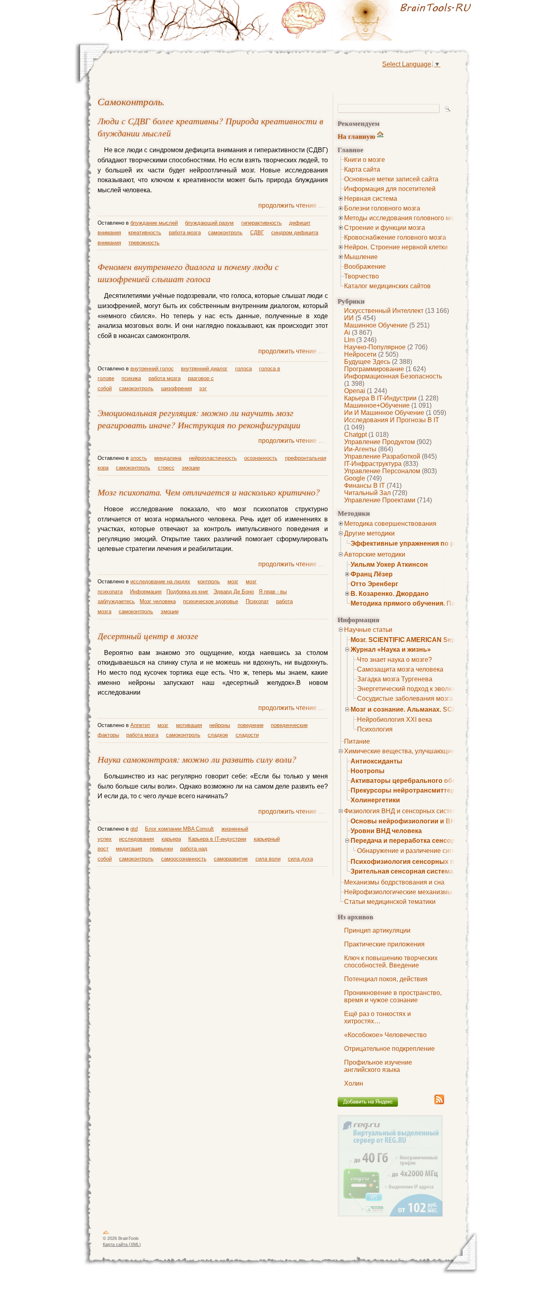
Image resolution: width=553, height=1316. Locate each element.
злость (138, 458)
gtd (134, 829)
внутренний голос (152, 369)
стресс (166, 468)
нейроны (219, 725)
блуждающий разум (209, 223)
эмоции (191, 468)
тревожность (144, 243)
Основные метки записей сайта (391, 179)
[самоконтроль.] (377, 20)
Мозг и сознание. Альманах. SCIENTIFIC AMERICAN (433, 709)
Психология (375, 729)
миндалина (167, 458)
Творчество (361, 276)
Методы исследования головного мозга (403, 218)
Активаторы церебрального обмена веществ (424, 780)
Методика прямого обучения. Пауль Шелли (421, 603)
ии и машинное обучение (384, 412)
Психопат (257, 601)
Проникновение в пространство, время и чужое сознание (393, 996)
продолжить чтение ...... (293, 205)
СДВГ (257, 233)
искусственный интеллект (383, 310)
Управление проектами (379, 500)
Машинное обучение (376, 325)
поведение (251, 725)
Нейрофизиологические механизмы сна (404, 892)
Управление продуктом (379, 441)
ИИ (349, 318)
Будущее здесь (367, 361)
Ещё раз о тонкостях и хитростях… (377, 1017)
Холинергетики (375, 800)
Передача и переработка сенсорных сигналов (425, 840)
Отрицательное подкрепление (389, 1048)
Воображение (365, 266)
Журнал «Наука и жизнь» (391, 649)
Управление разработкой (382, 456)
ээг (203, 388)
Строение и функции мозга (384, 227)
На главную (356, 136)
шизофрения (176, 388)
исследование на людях (160, 581)
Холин (353, 1083)
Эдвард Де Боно (233, 592)
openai (354, 390)
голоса (243, 369)
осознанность (260, 458)
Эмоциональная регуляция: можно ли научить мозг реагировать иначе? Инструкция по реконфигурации (199, 418)
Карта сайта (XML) (122, 1244)
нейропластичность (213, 458)
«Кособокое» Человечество (385, 1034)
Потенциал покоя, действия (386, 979)
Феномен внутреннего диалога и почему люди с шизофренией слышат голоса (188, 272)
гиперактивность (261, 223)
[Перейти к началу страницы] (106, 1233)
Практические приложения (384, 944)
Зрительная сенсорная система (402, 871)
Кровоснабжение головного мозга (395, 237)
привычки (161, 849)
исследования (136, 839)
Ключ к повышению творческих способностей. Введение (391, 962)
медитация (129, 849)
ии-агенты (360, 449)
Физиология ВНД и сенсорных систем (400, 811)
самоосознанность (183, 859)
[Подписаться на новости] (439, 1102)
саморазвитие (231, 859)
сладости (247, 735)
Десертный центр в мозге (148, 635)
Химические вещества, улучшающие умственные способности (438, 751)
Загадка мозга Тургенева (394, 679)
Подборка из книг (187, 592)
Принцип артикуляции (377, 930)
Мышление (361, 256)
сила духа (300, 859)
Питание (357, 741)
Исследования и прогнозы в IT (391, 420)
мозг (233, 581)
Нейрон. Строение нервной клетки (396, 247)
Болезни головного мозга (382, 208)
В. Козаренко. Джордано (390, 593)
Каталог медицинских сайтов (387, 286)
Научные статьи (368, 629)
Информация (146, 592)
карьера (171, 839)
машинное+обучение (377, 405)
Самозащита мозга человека (400, 669)
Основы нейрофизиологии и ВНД (405, 821)
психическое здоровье (210, 601)
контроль (209, 581)
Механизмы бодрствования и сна (394, 882)
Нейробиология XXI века (394, 719)
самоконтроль (130, 101)
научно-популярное (375, 347)
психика (131, 378)
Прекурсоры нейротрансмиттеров (407, 790)
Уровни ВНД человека (386, 830)
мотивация (189, 725)
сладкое (218, 735)
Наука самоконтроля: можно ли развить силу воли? (197, 759)
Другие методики (369, 533)
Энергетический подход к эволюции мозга (420, 688)
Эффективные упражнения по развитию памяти (429, 543)
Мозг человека (158, 601)
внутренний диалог (204, 369)
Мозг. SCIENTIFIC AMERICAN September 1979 (422, 639)
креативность (144, 233)
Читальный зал (367, 492)
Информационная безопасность (393, 376)
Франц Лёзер (372, 574)
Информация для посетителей (390, 188)
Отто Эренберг (374, 583)
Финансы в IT (364, 485)
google (354, 478)
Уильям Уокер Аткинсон (389, 564)
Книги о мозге (364, 159)
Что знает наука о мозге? (394, 659)
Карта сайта (362, 169)
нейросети (360, 354)
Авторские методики (374, 554)
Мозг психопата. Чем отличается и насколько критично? (209, 492)
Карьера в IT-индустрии (380, 398)
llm (349, 339)
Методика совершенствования (390, 523)
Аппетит (140, 725)
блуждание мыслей (154, 223)
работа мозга (185, 233)
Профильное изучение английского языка (378, 1066)
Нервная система (370, 198)
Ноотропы (368, 770)
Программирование (374, 369)
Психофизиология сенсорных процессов (418, 861)
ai (347, 332)
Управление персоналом (382, 471)
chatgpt (355, 434)
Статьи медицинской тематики (390, 901)
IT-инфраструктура (373, 463)
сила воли (268, 859)
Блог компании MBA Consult (179, 829)
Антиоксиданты (376, 761)
